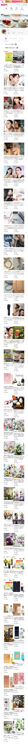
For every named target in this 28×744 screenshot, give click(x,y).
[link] (9, 57)
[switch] (15, 44)
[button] (3, 31)
